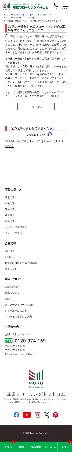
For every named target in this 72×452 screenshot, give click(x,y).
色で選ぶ (10, 215)
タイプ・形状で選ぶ (16, 227)
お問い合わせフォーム (17, 334)
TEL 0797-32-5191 (15, 345)
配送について (12, 292)
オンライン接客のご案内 (18, 316)
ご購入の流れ (12, 286)
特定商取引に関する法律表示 (21, 262)
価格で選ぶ (11, 209)
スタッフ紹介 (12, 269)
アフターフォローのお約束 (19, 304)
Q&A (7, 298)
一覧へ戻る (36, 106)
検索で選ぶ (11, 197)
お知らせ (10, 257)
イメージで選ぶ (13, 233)
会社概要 (10, 251)
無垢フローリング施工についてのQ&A (19, 17)
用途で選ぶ (11, 221)
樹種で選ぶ (11, 203)
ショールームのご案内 (17, 310)
